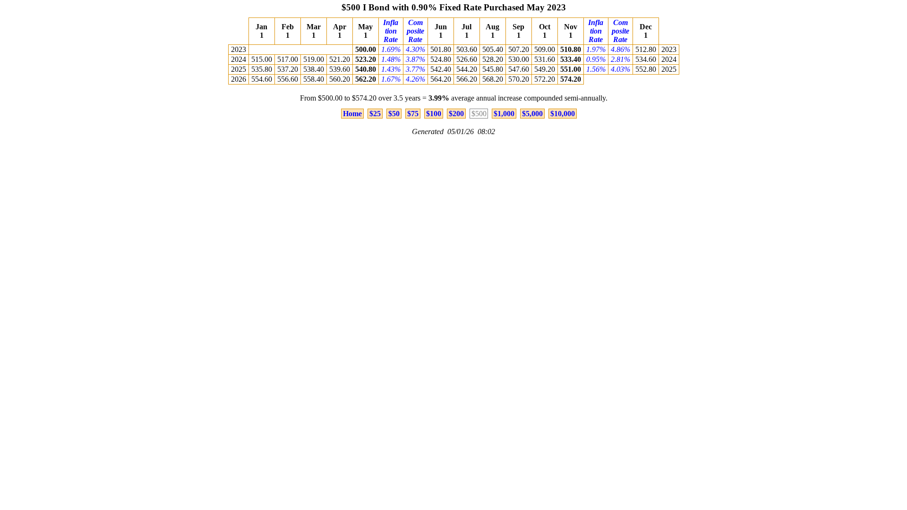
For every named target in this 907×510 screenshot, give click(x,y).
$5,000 (532, 114)
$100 (433, 114)
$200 (456, 114)
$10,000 (562, 114)
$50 (394, 114)
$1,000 (504, 114)
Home (352, 114)
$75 (413, 114)
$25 (375, 114)
